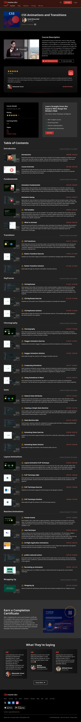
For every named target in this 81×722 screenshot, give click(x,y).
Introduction (26, 155)
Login (75, 2)
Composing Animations (33, 365)
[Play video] (21, 49)
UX (7, 130)
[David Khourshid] (24, 20)
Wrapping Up (29, 585)
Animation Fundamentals (31, 185)
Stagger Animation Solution (34, 353)
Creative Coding (11, 134)
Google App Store (20, 707)
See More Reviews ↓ (68, 86)
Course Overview (28, 167)
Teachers (26, 698)
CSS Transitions (29, 241)
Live (16, 698)
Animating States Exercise (33, 432)
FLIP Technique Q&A (31, 475)
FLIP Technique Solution (33, 499)
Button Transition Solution (34, 266)
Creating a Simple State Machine (36, 408)
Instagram (17, 702)
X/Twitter (5, 702)
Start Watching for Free (51, 61)
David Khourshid (33, 19)
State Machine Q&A (31, 420)
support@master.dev (13, 712)
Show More (39, 682)
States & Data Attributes (33, 396)
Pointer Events (29, 518)
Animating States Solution (34, 444)
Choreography (29, 329)
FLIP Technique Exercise (33, 487)
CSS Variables (29, 210)
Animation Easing (28, 197)
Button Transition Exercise (34, 254)
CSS (8, 124)
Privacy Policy (73, 717)
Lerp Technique (30, 530)
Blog (19, 6)
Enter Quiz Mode (67, 61)
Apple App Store (8, 707)
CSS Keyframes (29, 284)
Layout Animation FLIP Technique (36, 463)
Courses (12, 6)
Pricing (33, 6)
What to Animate (30, 222)
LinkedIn (9, 702)
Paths (5, 6)
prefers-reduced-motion (33, 555)
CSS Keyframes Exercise (32, 298)
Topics (20, 698)
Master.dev (10, 2)
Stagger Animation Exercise (34, 341)
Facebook (13, 702)
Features (26, 6)
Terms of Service (65, 717)
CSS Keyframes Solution (33, 311)
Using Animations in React (34, 378)
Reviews (33, 698)
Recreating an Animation (33, 567)
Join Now (67, 2)
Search (61, 2)
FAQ (42, 698)
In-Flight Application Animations (36, 543)
